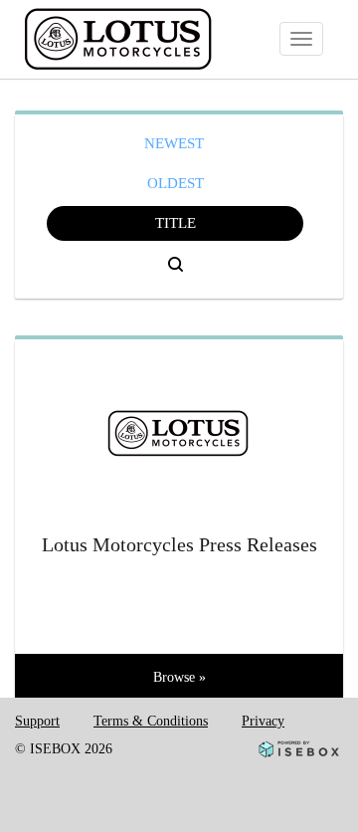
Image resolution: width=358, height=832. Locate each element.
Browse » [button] (179, 677)
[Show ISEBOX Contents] (179, 425)
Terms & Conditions (150, 721)
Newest (174, 143)
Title (175, 223)
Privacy (263, 721)
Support (37, 721)
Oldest (175, 183)
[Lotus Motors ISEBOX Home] (145, 40)
